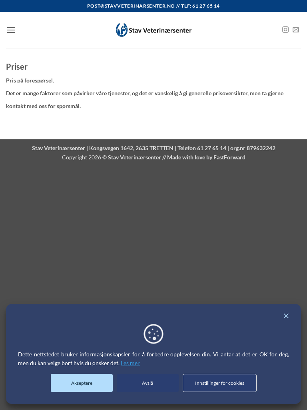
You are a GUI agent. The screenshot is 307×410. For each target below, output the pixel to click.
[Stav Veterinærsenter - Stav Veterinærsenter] (153, 30)
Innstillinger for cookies (219, 383)
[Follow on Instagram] (285, 30)
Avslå (147, 383)
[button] (11, 30)
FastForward (229, 157)
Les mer (130, 363)
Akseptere (81, 383)
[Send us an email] (296, 30)
